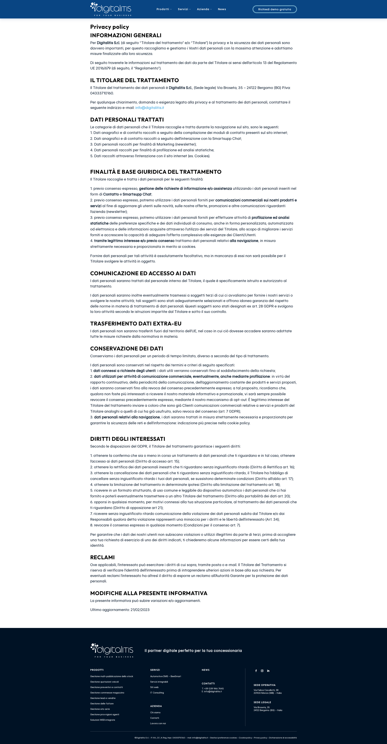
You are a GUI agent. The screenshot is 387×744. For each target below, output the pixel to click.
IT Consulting (157, 692)
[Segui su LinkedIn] (268, 670)
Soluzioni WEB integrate (102, 720)
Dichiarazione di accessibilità (283, 737)
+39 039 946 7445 (214, 688)
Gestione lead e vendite (102, 698)
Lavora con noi (158, 723)
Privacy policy (260, 737)
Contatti (154, 718)
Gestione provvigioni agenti (104, 714)
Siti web (154, 687)
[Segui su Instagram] (262, 670)
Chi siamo (155, 712)
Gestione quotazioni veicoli (104, 681)
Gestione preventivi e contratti (106, 687)
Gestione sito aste (100, 709)
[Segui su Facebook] (256, 670)
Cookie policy (245, 737)
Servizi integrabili (159, 681)
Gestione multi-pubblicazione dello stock (111, 676)
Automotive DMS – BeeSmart (165, 676)
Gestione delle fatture (102, 703)
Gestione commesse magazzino (107, 692)
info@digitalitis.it (150, 107)
